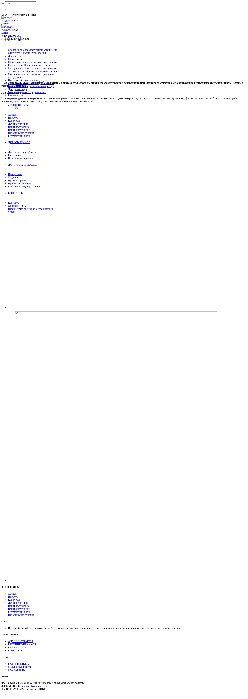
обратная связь (16, 669)
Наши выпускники (19, 608)
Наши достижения (18, 605)
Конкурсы (14, 599)
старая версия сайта (19, 666)
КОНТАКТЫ (15, 650)
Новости (13, 596)
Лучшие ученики (18, 602)
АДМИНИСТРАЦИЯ (20, 641)
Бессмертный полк (19, 611)
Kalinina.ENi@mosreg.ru (33, 685)
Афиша (12, 593)
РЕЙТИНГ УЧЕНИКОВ (22, 644)
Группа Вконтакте (18, 663)
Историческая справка (21, 614)
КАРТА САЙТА (17, 647)
